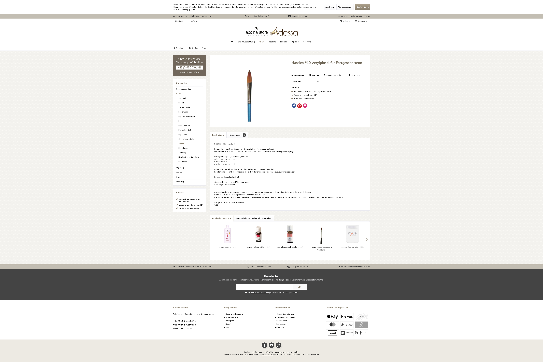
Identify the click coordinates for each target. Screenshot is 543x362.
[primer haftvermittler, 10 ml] (258, 234)
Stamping (182, 152)
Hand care (182, 161)
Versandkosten (267, 354)
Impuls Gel (182, 134)
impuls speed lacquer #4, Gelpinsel (321, 248)
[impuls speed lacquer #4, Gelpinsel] (321, 234)
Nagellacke (183, 148)
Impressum (281, 324)
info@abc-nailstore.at (300, 16)
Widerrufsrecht (232, 317)
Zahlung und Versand (234, 314)
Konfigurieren (362, 7)
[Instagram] (305, 105)
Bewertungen (237, 135)
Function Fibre (184, 125)
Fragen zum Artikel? (334, 75)
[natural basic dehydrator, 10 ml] (290, 234)
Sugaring (180, 167)
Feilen (181, 121)
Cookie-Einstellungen (285, 314)
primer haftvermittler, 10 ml (258, 247)
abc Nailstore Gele (186, 139)
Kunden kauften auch (221, 218)
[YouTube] (271, 345)
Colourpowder (184, 107)
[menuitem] (361, 21)
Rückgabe (230, 320)
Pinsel (181, 143)
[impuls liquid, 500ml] (227, 234)
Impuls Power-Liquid (186, 116)
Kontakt (229, 324)
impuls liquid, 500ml (227, 247)
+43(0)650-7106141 (184, 321)
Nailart (181, 102)
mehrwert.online (292, 352)
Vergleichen (299, 75)
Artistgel (182, 98)
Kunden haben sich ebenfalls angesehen (254, 218)
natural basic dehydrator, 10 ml (290, 247)
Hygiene (179, 177)
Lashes (179, 172)
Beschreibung (218, 135)
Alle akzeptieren (345, 7)
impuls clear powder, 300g (352, 247)
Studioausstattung (184, 89)
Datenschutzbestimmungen (261, 292)
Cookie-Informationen (285, 317)
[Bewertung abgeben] (327, 66)
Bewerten (355, 75)
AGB (227, 327)
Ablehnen (330, 7)
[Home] (232, 42)
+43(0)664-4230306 (184, 324)
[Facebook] (294, 105)
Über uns (280, 327)
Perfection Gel (184, 130)
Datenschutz (281, 320)
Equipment (183, 112)
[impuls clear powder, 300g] (352, 234)
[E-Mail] (299, 105)
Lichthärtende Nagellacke (189, 157)
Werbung (180, 181)
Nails (178, 93)
